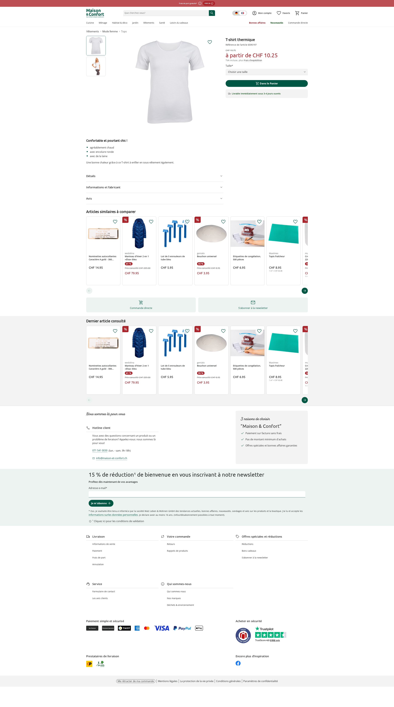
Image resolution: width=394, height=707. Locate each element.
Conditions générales (228, 681)
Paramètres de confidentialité (260, 681)
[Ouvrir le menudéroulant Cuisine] (95, 23)
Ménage (103, 22)
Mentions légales (167, 681)
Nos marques (174, 598)
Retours (171, 544)
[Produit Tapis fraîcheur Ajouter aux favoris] (295, 222)
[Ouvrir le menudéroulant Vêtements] (155, 23)
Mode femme (110, 31)
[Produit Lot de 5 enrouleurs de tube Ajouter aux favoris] (187, 222)
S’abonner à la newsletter (255, 557)
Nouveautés (276, 22)
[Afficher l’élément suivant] (305, 291)
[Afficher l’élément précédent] (89, 291)
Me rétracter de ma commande (136, 681)
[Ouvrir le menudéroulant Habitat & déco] (128, 23)
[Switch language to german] (239, 13)
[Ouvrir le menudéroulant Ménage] (108, 23)
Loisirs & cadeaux (179, 22)
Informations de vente (103, 544)
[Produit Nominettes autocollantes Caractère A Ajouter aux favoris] (115, 222)
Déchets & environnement (180, 605)
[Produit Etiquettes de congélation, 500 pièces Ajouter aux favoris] (259, 222)
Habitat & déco (119, 22)
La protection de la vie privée (196, 681)
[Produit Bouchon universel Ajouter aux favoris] (223, 222)
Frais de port (98, 557)
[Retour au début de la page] (390, 685)
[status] (165, 12)
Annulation (98, 564)
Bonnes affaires (257, 22)
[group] (170, 82)
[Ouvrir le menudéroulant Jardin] (139, 23)
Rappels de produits (177, 550)
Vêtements (148, 22)
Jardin (135, 22)
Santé (162, 22)
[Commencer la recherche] (212, 13)
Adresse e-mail (97, 488)
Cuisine (90, 22)
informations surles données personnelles (113, 515)
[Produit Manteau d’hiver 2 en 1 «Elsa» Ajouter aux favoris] (151, 222)
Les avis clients (100, 598)
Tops (124, 31)
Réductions (247, 544)
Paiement (97, 550)
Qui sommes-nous (176, 591)
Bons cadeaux (249, 550)
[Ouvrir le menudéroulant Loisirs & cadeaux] (189, 23)
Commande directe (298, 22)
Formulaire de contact (103, 591)
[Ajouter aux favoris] (210, 42)
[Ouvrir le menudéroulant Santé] (166, 23)
